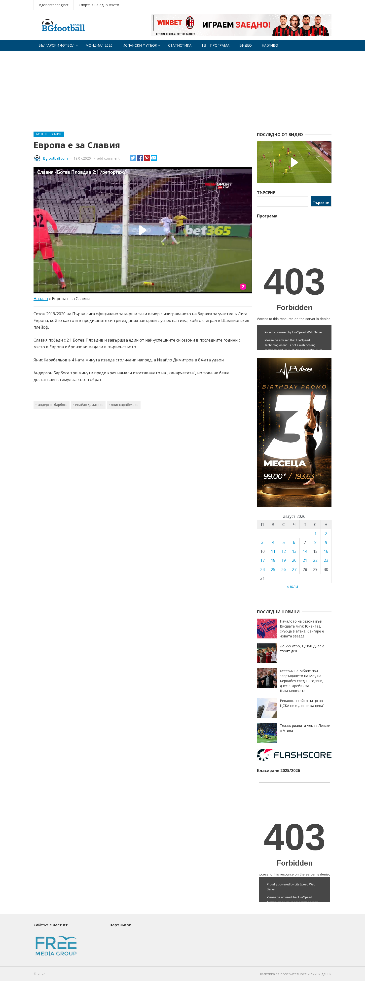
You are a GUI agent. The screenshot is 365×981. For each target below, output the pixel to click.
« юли (292, 586)
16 (326, 551)
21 (305, 560)
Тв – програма (215, 45)
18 (273, 560)
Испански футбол (139, 45)
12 (283, 551)
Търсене (321, 202)
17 (262, 560)
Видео (245, 45)
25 (273, 569)
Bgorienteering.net (54, 4)
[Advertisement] (182, 88)
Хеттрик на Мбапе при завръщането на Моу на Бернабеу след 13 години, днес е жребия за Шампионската (301, 680)
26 (283, 569)
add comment (108, 158)
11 (273, 551)
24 (262, 569)
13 (294, 551)
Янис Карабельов (125, 404)
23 (326, 560)
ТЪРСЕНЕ (266, 192)
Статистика (179, 45)
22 (315, 560)
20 (294, 560)
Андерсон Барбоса (53, 404)
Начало (41, 298)
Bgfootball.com (55, 158)
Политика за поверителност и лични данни (294, 974)
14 (305, 551)
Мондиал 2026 (98, 45)
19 (283, 560)
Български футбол (56, 45)
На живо (270, 45)
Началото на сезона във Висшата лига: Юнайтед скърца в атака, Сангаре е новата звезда (302, 628)
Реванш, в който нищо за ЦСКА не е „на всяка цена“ (302, 703)
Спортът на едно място (99, 4)
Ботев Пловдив (48, 134)
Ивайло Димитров (89, 404)
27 (294, 569)
